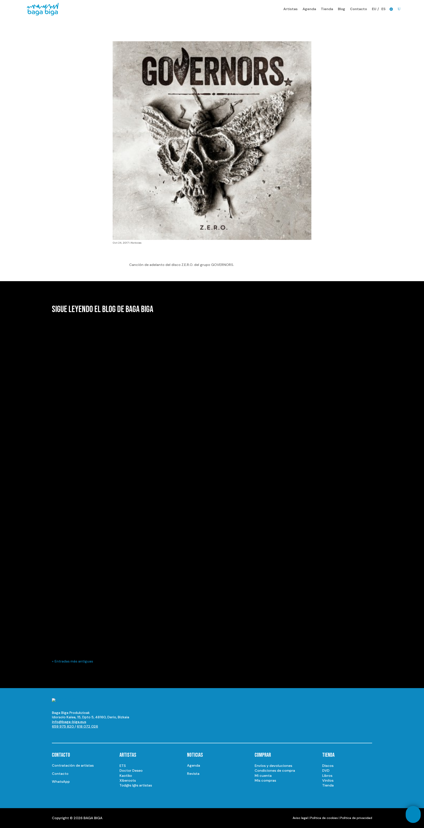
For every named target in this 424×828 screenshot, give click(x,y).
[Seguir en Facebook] (81, 734)
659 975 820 (63, 726)
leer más (63, 415)
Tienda (327, 9)
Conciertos (80, 630)
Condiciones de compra (275, 770)
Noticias (136, 243)
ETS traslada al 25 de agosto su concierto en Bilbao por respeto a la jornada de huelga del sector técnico (157, 400)
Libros (327, 775)
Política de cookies (324, 818)
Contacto (358, 9)
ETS (122, 765)
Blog (341, 9)
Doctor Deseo (131, 770)
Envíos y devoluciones (273, 765)
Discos (327, 765)
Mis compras (265, 780)
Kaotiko (125, 775)
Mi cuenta (263, 775)
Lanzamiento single (87, 519)
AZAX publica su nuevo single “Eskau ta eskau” (99, 511)
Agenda (309, 9)
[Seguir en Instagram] (64, 734)
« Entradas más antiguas (72, 661)
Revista (193, 773)
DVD (325, 770)
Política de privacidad (356, 818)
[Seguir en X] (73, 734)
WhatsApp (61, 781)
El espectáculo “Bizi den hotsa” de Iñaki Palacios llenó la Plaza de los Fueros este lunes (139, 622)
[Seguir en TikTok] (99, 734)
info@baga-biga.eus (69, 721)
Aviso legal (300, 818)
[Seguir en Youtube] (55, 734)
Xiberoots (127, 780)
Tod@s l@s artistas (135, 785)
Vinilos (327, 780)
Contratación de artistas (73, 765)
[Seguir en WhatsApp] (90, 734)
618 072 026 (87, 726)
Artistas (290, 9)
